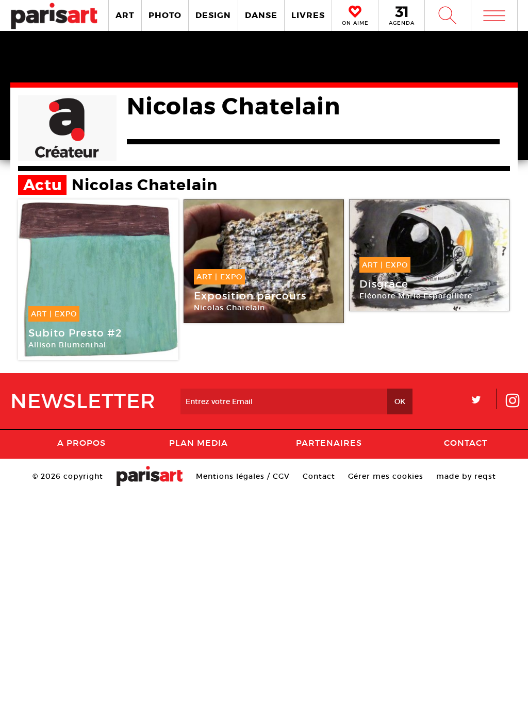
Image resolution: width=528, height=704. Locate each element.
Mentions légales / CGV (243, 476)
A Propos (81, 443)
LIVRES (308, 15)
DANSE (261, 15)
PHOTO (165, 15)
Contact (465, 443)
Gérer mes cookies (385, 476)
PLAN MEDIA (198, 443)
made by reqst (466, 476)
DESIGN (213, 15)
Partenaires (329, 443)
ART (125, 15)
